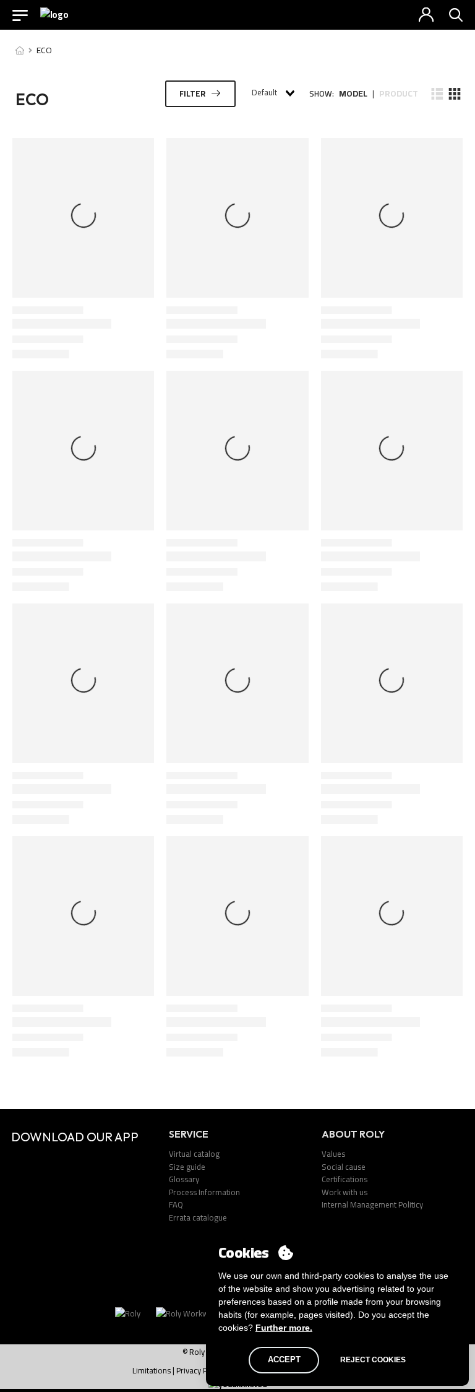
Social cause (344, 1166)
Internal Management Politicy (372, 1204)
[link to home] (19, 50)
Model (353, 94)
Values (333, 1153)
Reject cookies (373, 1359)
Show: (321, 94)
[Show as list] (437, 93)
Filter (192, 93)
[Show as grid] (454, 93)
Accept (284, 1359)
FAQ (176, 1204)
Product (398, 94)
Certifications (344, 1179)
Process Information (204, 1192)
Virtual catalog (194, 1153)
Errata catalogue (198, 1217)
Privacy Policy (199, 1370)
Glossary (184, 1179)
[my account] (426, 14)
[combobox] (273, 93)
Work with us (344, 1192)
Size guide (187, 1166)
